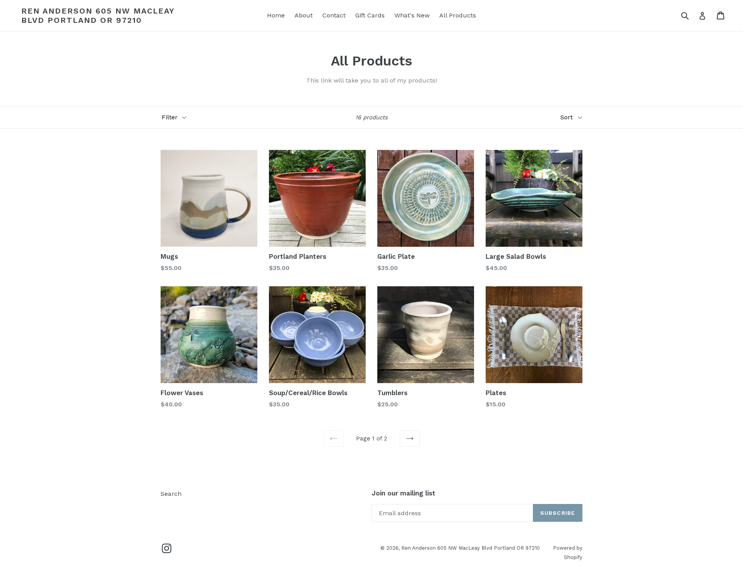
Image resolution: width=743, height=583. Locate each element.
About (303, 15)
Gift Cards (370, 15)
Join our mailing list (403, 493)
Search (171, 493)
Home (276, 15)
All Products (457, 15)
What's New (412, 15)
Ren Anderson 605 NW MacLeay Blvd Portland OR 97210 (98, 15)
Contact (334, 15)
